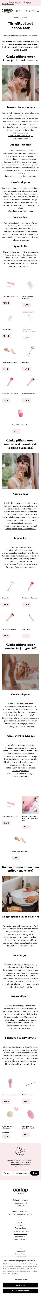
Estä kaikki (20, 1285)
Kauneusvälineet (20, 1257)
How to (10, 35)
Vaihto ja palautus (20, 1234)
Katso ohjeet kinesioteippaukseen (20, 211)
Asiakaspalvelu (20, 1237)
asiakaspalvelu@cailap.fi (21, 1211)
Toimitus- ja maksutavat (20, 1231)
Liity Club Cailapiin (8, 4)
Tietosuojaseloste (20, 1239)
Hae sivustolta (26, 11)
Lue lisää (15, 1273)
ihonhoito (16, 35)
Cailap (7, 11)
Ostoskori (20, 1225)
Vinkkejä (35, 35)
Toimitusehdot (20, 1228)
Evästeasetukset (20, 1279)
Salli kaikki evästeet (20, 1291)
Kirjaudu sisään (29, 11)
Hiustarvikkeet (20, 1254)
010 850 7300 (14, 1214)
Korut (21, 1248)
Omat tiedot (20, 1222)
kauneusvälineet (25, 35)
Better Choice (5, 1132)
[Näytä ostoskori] (32, 11)
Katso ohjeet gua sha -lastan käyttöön (20, 176)
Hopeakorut (20, 1251)
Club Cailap (29, 1160)
